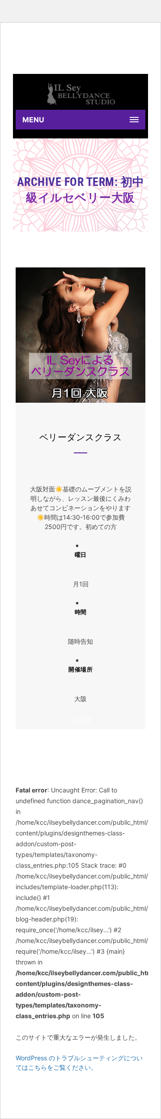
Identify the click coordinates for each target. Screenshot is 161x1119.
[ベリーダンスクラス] (80, 400)
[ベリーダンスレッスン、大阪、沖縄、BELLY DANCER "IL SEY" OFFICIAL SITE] (80, 94)
